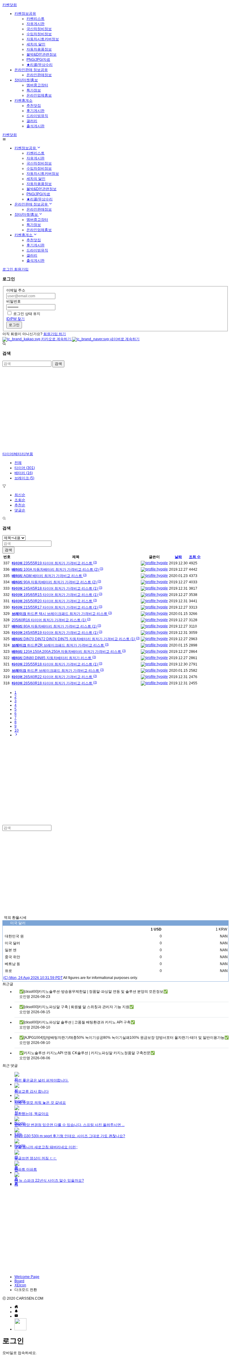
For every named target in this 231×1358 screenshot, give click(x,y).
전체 (18, 463)
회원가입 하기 (54, 334)
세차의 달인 (35, 44)
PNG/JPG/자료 (38, 59)
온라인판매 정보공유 (31, 70)
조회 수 (195, 557)
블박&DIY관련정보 (41, 54)
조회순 (19, 500)
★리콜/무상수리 (39, 65)
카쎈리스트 (35, 19)
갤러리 (31, 121)
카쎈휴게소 (23, 100)
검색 (58, 364)
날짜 (178, 557)
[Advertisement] (115, 409)
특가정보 (33, 90)
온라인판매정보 (39, 75)
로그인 (14, 325)
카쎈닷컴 (9, 5)
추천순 (19, 505)
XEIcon (20, 1285)
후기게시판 (35, 111)
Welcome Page (26, 1277)
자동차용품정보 (39, 49)
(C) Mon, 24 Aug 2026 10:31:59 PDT (33, 978)
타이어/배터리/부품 (17, 454)
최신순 (19, 495)
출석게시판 (35, 126)
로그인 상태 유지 (26, 314)
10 (16, 730)
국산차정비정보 (39, 29)
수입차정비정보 (39, 34)
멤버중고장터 (37, 85)
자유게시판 (35, 24)
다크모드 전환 (25, 1290)
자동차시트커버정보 (42, 39)
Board (19, 1281)
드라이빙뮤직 (37, 116)
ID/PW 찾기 (15, 319)
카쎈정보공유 (25, 13)
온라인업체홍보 (39, 95)
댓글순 (19, 510)
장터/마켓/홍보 (26, 80)
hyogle (162, 563)
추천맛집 (33, 105)
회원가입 (21, 269)
